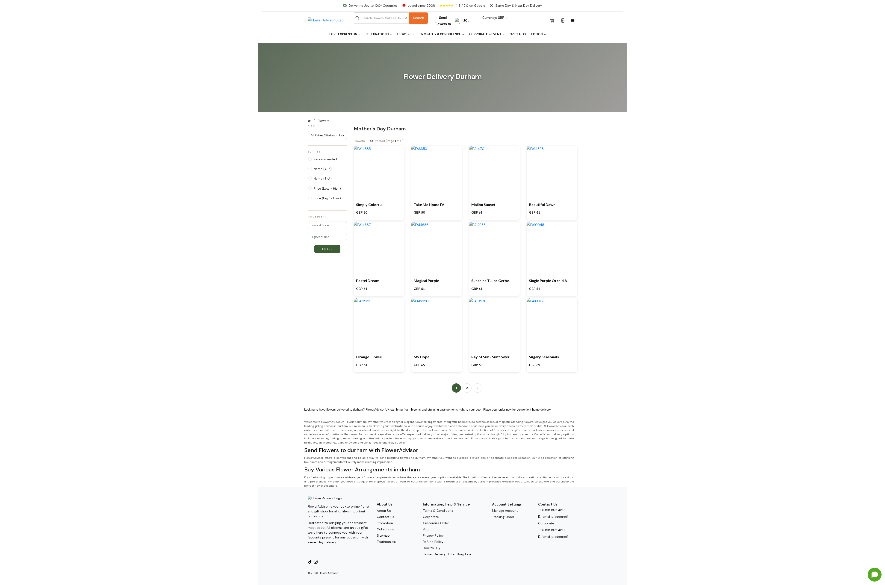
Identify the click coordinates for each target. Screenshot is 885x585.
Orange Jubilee (369, 357)
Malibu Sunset (483, 204)
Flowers (404, 34)
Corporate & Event (485, 34)
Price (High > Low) (327, 198)
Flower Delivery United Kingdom (447, 554)
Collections (385, 529)
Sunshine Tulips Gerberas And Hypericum (506, 280)
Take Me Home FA (429, 204)
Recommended (325, 159)
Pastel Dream (367, 280)
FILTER (327, 249)
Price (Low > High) (327, 188)
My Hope (421, 357)
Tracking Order (503, 517)
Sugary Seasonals (544, 357)
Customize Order (436, 523)
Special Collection (526, 34)
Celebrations (377, 34)
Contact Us (385, 517)
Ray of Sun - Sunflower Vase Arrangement (506, 357)
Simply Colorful (369, 204)
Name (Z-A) (323, 178)
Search (418, 18)
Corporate (431, 517)
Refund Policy (433, 542)
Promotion (385, 523)
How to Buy (431, 548)
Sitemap (383, 535)
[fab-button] (875, 575)
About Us (384, 511)
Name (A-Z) (323, 169)
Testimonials (386, 542)
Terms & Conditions (438, 511)
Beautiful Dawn (542, 204)
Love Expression (343, 34)
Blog (426, 529)
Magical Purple (426, 280)
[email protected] (555, 516)
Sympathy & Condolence (441, 34)
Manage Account (505, 511)
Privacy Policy (433, 535)
